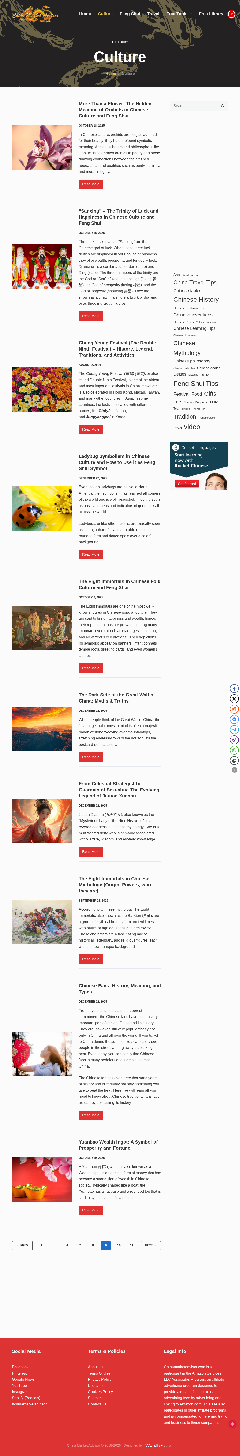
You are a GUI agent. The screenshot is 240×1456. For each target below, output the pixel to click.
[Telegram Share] (234, 729)
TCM (213, 402)
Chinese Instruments (188, 308)
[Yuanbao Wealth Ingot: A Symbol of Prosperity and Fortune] (41, 1179)
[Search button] (223, 106)
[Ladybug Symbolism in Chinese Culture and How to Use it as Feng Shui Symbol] (41, 508)
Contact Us (97, 1404)
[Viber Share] (234, 739)
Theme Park (199, 408)
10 (119, 1245)
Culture (105, 13)
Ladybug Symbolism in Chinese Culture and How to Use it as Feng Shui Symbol (117, 462)
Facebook (20, 1367)
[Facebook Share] (234, 688)
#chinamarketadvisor (29, 1404)
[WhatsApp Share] (234, 750)
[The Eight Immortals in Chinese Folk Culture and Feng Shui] (41, 628)
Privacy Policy (100, 1379)
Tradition (184, 416)
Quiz (177, 402)
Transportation (206, 417)
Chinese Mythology (187, 348)
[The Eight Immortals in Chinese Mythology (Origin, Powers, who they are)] (41, 922)
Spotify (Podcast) (26, 1398)
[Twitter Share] (234, 698)
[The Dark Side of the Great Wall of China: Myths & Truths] (41, 729)
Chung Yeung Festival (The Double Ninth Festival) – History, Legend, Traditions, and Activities (117, 349)
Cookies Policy (100, 1392)
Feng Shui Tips (195, 383)
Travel (153, 13)
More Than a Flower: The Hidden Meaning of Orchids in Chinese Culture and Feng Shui (115, 109)
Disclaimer (97, 1385)
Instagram (20, 1392)
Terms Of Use (99, 1373)
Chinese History (196, 299)
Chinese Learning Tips (194, 328)
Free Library (211, 13)
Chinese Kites (183, 322)
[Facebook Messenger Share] (234, 719)
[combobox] (194, 106)
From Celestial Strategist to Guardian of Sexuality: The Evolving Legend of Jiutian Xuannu (119, 789)
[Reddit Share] (234, 709)
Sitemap (95, 1398)
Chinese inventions (193, 314)
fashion (205, 374)
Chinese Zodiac (208, 368)
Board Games (190, 275)
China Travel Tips (195, 282)
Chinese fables (187, 290)
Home (85, 13)
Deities (179, 374)
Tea (175, 408)
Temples (185, 408)
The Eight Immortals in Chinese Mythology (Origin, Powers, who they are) (115, 884)
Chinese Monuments (185, 335)
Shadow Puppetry (195, 402)
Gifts (210, 394)
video (192, 427)
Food (196, 394)
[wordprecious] (158, 1445)
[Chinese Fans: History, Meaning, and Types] (41, 1054)
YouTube (19, 1385)
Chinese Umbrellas (184, 368)
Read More (92, 185)
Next (149, 1245)
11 (131, 1245)
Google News (23, 1379)
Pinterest (19, 1373)
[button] (234, 770)
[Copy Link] (234, 760)
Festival (181, 394)
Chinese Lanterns (206, 322)
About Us (95, 1367)
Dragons (193, 374)
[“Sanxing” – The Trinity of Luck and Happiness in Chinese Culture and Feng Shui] (41, 266)
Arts (176, 275)
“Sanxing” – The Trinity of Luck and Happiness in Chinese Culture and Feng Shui (118, 217)
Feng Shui (130, 13)
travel (177, 428)
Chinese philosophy (191, 361)
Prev (24, 1245)
